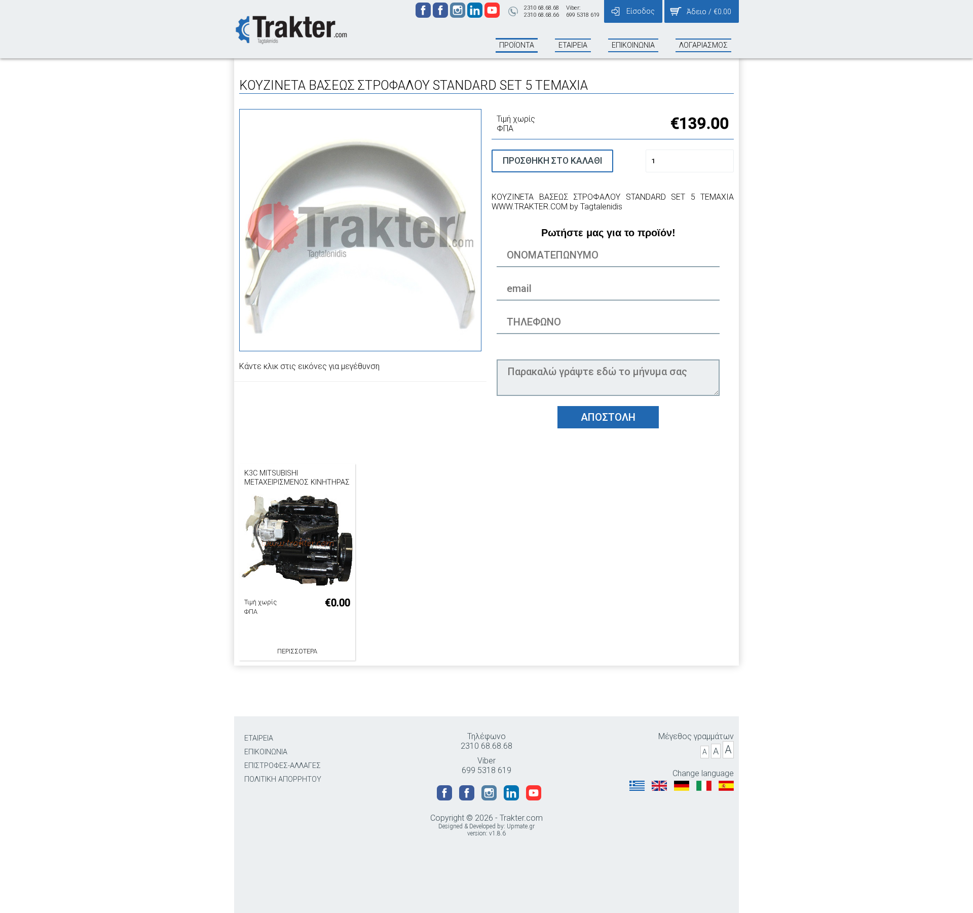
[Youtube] (492, 15)
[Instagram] (458, 15)
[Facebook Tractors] (424, 15)
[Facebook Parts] (441, 15)
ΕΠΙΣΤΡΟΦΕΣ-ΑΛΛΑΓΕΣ (282, 765)
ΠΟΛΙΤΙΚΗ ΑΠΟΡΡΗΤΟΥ (282, 779)
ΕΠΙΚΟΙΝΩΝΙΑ (265, 752)
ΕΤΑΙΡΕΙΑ (258, 738)
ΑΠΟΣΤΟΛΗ (608, 417)
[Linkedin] (475, 15)
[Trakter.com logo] (290, 28)
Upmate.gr (521, 826)
